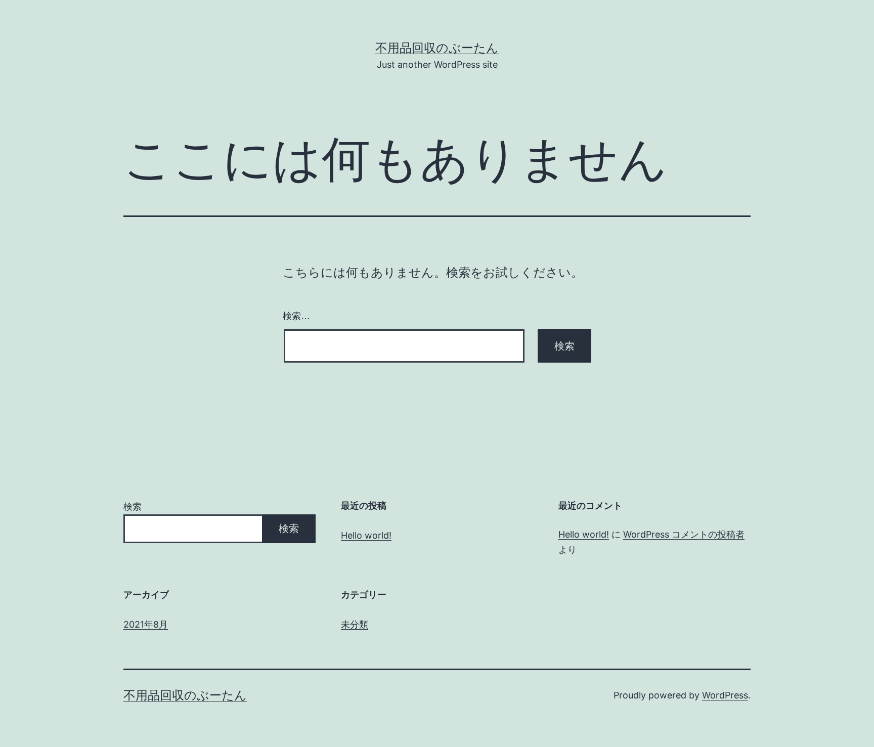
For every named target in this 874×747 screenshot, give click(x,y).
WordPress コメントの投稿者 (684, 534)
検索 (132, 506)
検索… (296, 316)
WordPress (725, 695)
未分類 (354, 624)
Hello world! (366, 535)
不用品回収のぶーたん (437, 47)
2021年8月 (145, 624)
